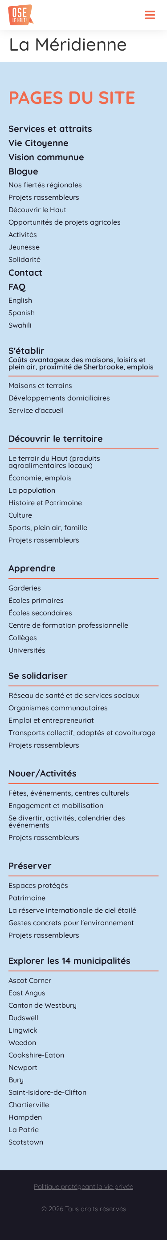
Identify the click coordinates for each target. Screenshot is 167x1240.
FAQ (16, 286)
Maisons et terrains (40, 385)
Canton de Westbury (42, 1005)
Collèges (22, 637)
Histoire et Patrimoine (45, 502)
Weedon (22, 1042)
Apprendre (32, 568)
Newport (22, 1067)
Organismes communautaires (58, 707)
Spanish (21, 312)
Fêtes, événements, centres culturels (68, 792)
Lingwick (22, 1030)
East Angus (26, 992)
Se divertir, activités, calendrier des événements (66, 821)
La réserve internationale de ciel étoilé (72, 910)
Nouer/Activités (42, 773)
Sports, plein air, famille (47, 527)
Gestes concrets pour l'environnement (71, 922)
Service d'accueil (36, 410)
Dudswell (23, 1017)
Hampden (25, 1117)
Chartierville (28, 1104)
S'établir (26, 350)
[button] (150, 14)
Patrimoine (26, 897)
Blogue (23, 171)
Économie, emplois (40, 477)
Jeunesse (24, 246)
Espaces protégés (38, 885)
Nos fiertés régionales (45, 184)
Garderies (24, 587)
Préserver (30, 865)
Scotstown (25, 1141)
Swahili (20, 325)
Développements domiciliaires (59, 397)
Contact (25, 272)
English (20, 300)
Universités (26, 650)
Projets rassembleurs (43, 197)
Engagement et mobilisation (55, 805)
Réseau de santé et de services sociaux (73, 695)
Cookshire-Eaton (36, 1054)
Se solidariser (38, 675)
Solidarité (24, 259)
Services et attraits (50, 128)
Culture (20, 515)
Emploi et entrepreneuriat (51, 720)
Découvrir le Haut (37, 209)
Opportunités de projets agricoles (64, 222)
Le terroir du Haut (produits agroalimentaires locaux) (54, 462)
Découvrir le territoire (55, 438)
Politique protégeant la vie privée (83, 1186)
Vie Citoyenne (38, 142)
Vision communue (46, 156)
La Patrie (23, 1129)
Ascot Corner (29, 980)
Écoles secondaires (40, 612)
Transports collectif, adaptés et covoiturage (81, 732)
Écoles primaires (36, 600)
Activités (22, 234)
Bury (16, 1079)
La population (31, 490)
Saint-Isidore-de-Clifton (47, 1092)
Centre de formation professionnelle (68, 625)
